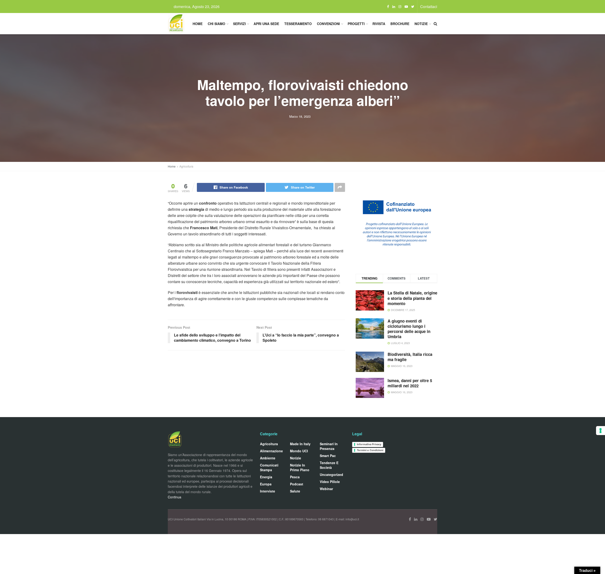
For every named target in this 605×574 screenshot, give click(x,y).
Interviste (267, 491)
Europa (266, 484)
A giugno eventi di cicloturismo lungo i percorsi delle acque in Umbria (409, 328)
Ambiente (267, 458)
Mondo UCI (299, 451)
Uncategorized (331, 474)
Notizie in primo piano (299, 467)
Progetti (356, 23)
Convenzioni (328, 23)
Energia (266, 477)
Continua (174, 497)
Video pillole (330, 481)
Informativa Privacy (369, 444)
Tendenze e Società (329, 465)
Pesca (295, 477)
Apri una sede (266, 23)
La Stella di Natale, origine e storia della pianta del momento (412, 298)
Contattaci (428, 6)
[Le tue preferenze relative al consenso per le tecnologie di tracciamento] (600, 430)
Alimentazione (271, 451)
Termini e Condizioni (370, 450)
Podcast (296, 484)
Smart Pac (328, 455)
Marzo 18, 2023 (300, 116)
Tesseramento (298, 23)
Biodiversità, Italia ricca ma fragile (410, 356)
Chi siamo (216, 23)
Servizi (239, 23)
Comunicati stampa (269, 467)
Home (198, 23)
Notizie (421, 23)
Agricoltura (186, 166)
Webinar (326, 488)
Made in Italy (300, 443)
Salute (295, 491)
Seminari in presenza (329, 446)
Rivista (378, 23)
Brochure (399, 23)
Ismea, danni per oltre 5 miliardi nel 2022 (410, 383)
